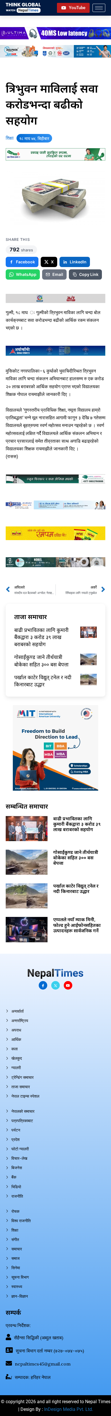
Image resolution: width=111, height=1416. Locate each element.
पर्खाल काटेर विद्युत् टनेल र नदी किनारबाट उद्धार (42, 681)
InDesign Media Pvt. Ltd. (68, 1409)
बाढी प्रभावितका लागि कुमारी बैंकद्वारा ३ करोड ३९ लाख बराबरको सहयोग (41, 637)
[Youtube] (68, 985)
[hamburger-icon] (98, 8)
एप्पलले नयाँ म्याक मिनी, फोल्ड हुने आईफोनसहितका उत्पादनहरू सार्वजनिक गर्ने (77, 924)
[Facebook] (43, 985)
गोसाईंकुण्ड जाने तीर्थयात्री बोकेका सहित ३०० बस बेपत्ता (41, 661)
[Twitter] (55, 985)
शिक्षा (10, 138)
